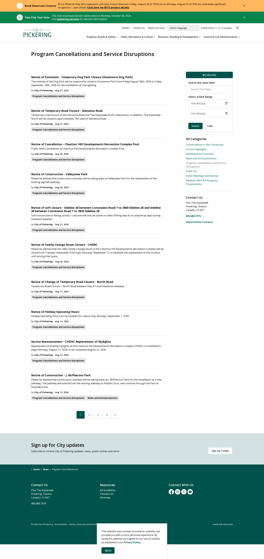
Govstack (228, 524)
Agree (108, 550)
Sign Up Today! (220, 450)
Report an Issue (156, 27)
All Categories (196, 139)
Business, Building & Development (178, 37)
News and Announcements (102, 397)
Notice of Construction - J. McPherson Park (61, 375)
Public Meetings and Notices (202, 176)
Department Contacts (199, 222)
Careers (126, 27)
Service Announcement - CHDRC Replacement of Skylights (71, 341)
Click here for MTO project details (108, 7)
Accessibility (107, 490)
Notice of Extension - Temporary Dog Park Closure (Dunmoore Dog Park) (82, 77)
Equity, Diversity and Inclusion (84, 524)
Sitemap (105, 497)
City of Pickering (43, 90)
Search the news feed (201, 82)
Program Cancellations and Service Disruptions (58, 96)
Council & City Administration (220, 37)
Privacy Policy (132, 542)
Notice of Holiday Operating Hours (55, 312)
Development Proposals (200, 153)
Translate (227, 28)
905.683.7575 (193, 216)
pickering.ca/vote (68, 19)
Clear (210, 126)
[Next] (115, 415)
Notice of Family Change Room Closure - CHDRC (64, 244)
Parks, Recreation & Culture (137, 37)
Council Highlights (196, 149)
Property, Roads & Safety (101, 37)
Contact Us (139, 27)
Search (195, 126)
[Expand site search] (237, 27)
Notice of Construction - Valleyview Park (59, 174)
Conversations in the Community (205, 144)
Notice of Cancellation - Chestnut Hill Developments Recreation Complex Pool (85, 144)
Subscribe (210, 75)
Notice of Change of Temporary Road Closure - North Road (72, 282)
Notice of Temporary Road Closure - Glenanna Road (67, 111)
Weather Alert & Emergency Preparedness (202, 182)
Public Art (191, 171)
